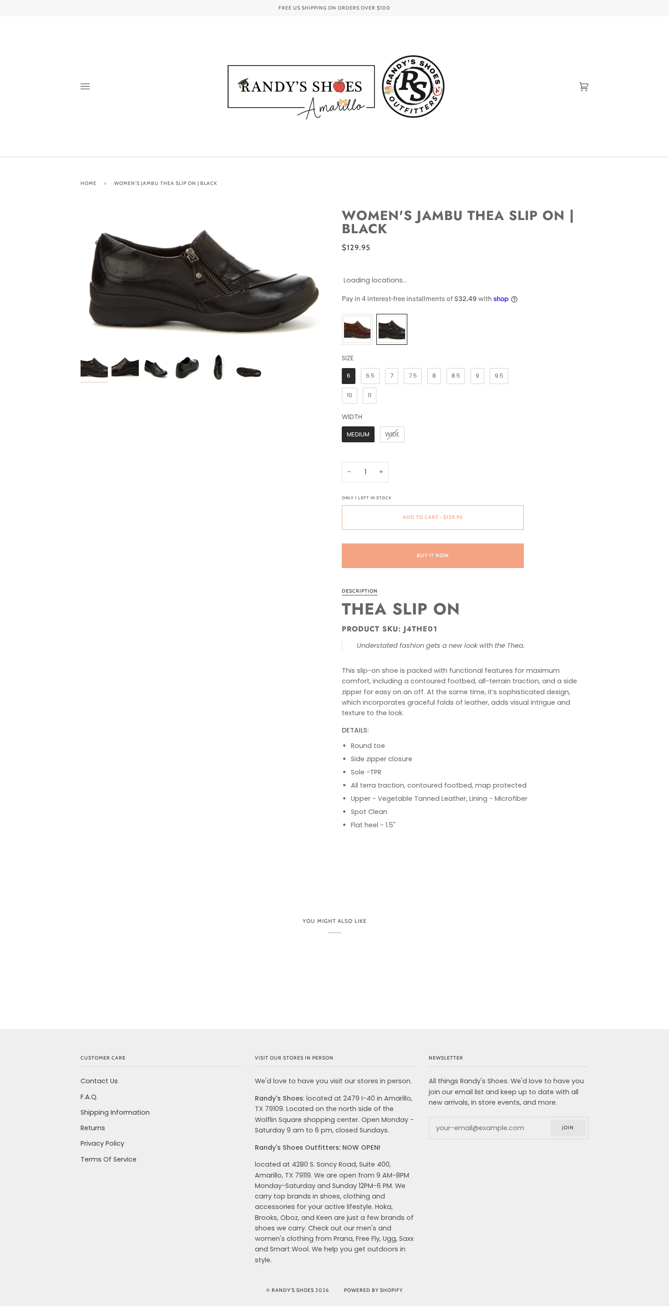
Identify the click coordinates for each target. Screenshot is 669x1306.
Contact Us (99, 1081)
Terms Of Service (109, 1159)
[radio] (357, 329)
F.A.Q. (89, 1096)
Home (88, 183)
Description (360, 591)
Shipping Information (115, 1112)
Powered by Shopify (373, 1290)
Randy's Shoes (293, 1290)
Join (568, 1128)
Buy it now (433, 555)
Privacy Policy (102, 1143)
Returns (93, 1127)
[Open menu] (94, 86)
